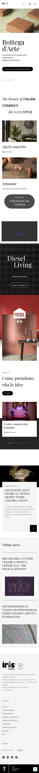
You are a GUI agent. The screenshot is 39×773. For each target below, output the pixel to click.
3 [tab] (16, 444)
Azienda (4, 706)
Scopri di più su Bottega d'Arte (17, 69)
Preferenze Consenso (9, 727)
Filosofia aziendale (8, 710)
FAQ (3, 734)
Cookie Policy (6, 724)
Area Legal (5, 730)
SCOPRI (7, 393)
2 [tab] (13, 444)
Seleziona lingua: (7, 750)
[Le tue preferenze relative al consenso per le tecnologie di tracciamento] (35, 769)
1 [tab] (10, 444)
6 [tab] (26, 444)
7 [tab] (29, 444)
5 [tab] (23, 444)
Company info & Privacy (9, 720)
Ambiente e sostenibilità (10, 717)
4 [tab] (19, 444)
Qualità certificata (7, 713)
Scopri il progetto (19, 285)
